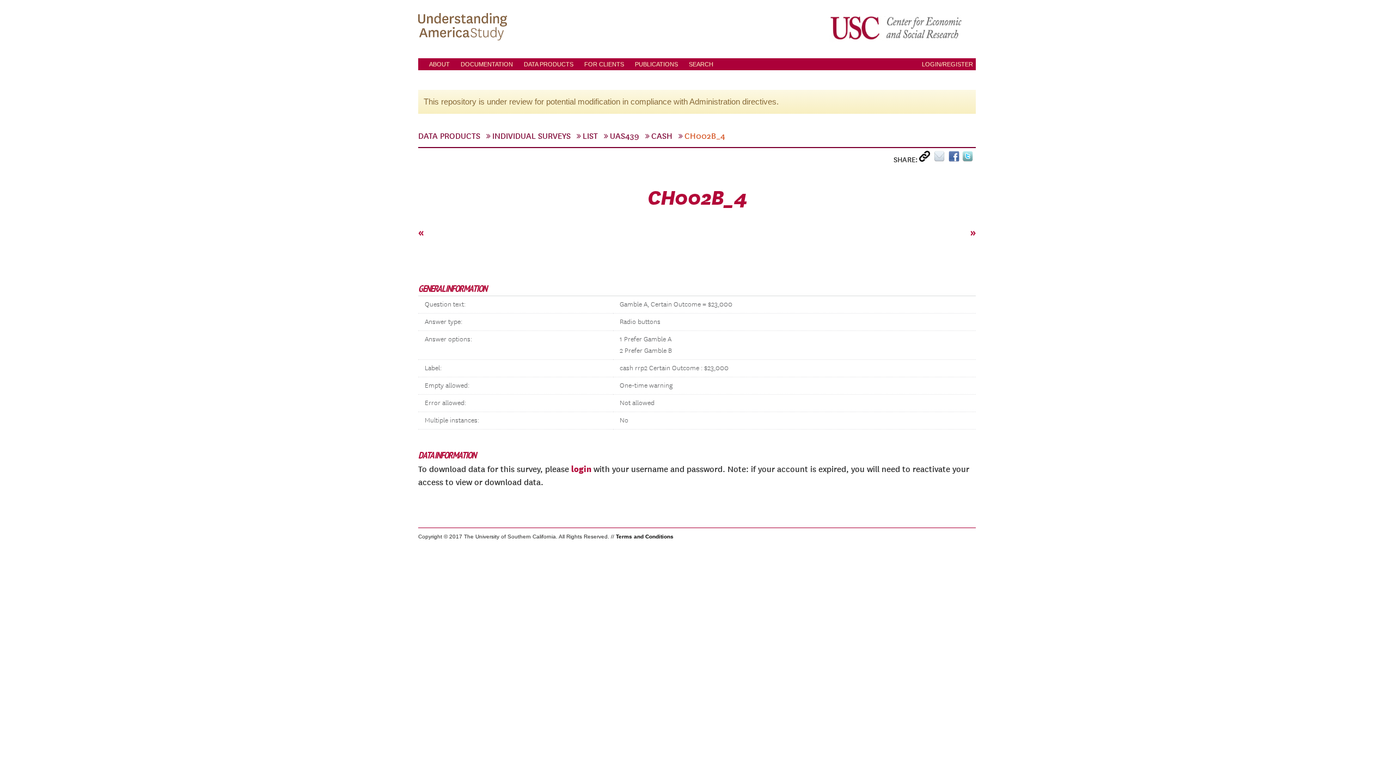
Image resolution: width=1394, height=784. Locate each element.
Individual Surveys (531, 136)
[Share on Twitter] (969, 159)
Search (701, 64)
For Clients (604, 64)
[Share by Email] (941, 159)
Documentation (487, 64)
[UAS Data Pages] (464, 27)
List (590, 136)
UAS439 (624, 136)
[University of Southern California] (897, 27)
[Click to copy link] (926, 159)
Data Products (548, 64)
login (581, 469)
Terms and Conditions (645, 537)
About (439, 64)
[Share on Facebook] (955, 159)
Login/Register (947, 64)
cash (661, 136)
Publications (656, 64)
